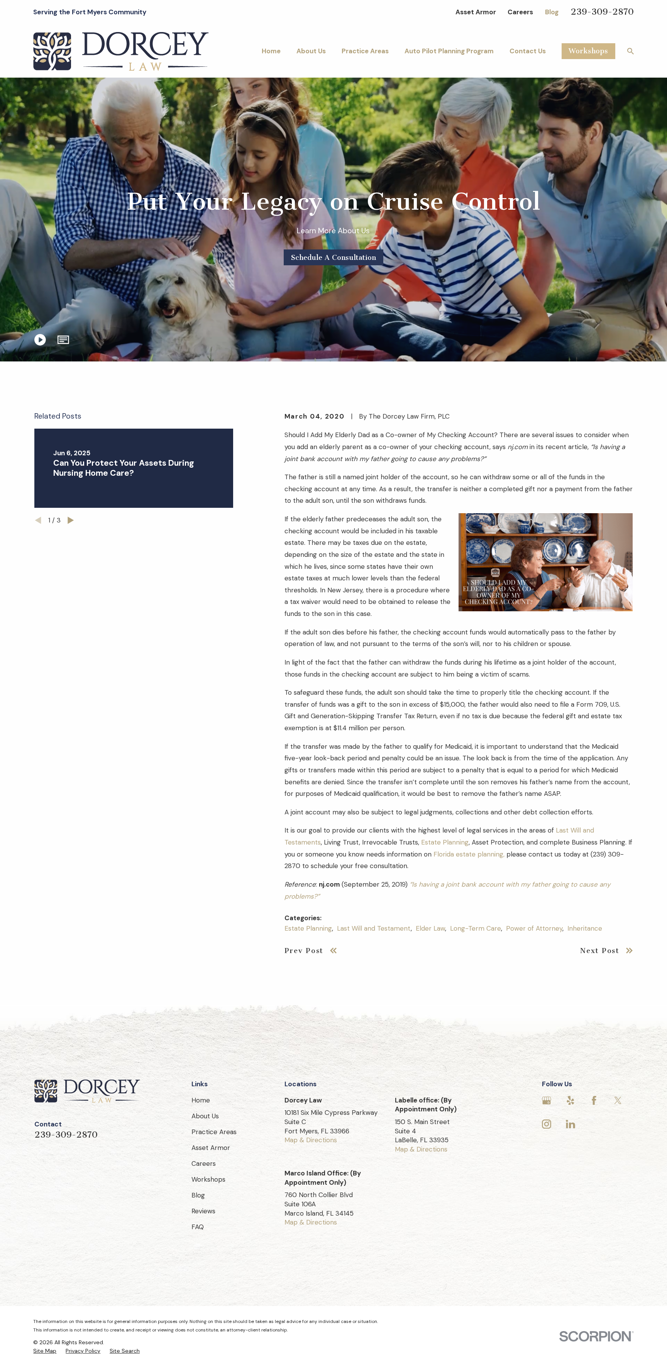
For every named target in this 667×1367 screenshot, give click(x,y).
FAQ (197, 1227)
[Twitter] (618, 1100)
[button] (63, 339)
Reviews (203, 1211)
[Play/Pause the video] (40, 339)
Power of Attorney (534, 928)
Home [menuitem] (271, 51)
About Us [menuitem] (311, 51)
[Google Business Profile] (546, 1100)
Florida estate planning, (468, 854)
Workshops (588, 51)
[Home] (121, 51)
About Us (205, 1116)
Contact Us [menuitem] (528, 51)
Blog (552, 12)
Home (200, 1100)
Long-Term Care (475, 928)
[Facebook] (594, 1100)
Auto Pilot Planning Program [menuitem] (449, 51)
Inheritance (584, 928)
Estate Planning (445, 842)
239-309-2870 (602, 12)
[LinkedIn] (570, 1124)
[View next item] (70, 520)
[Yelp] (570, 1100)
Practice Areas (214, 1132)
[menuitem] (44, 1351)
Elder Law (430, 928)
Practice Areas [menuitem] (365, 51)
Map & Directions (310, 1140)
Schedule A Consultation (333, 257)
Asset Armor (475, 12)
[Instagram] (546, 1124)
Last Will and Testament (374, 928)
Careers (520, 12)
